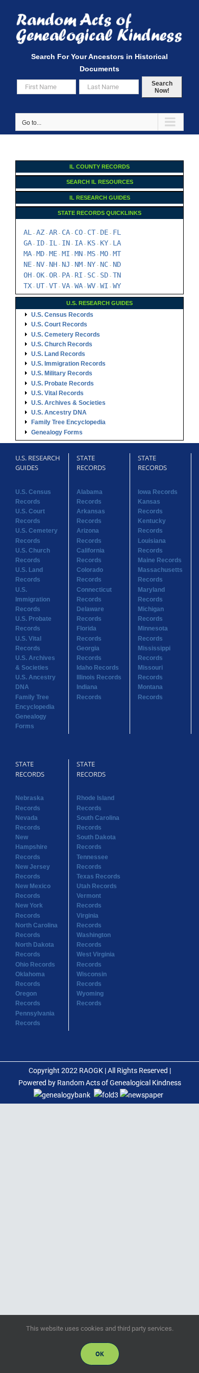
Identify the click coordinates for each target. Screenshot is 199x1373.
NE (27, 264)
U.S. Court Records (59, 324)
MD (40, 254)
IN (66, 243)
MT (117, 254)
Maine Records (160, 560)
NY (91, 264)
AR (53, 232)
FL (117, 232)
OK (40, 275)
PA (66, 275)
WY (117, 286)
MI (66, 254)
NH (53, 264)
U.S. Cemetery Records (65, 334)
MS (91, 254)
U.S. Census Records (62, 314)
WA (78, 286)
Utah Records (97, 886)
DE (104, 232)
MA (27, 254)
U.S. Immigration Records (68, 363)
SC (91, 275)
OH (27, 275)
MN (78, 254)
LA (117, 243)
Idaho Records (98, 667)
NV (40, 264)
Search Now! (162, 87)
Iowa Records (158, 492)
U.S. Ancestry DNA (59, 412)
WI (104, 286)
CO (78, 232)
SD (104, 275)
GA (27, 243)
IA (78, 243)
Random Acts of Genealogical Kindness (119, 1083)
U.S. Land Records (58, 354)
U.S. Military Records (61, 373)
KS (91, 243)
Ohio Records (35, 964)
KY (104, 243)
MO (104, 254)
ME (53, 254)
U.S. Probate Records (62, 383)
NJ (66, 264)
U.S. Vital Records (57, 393)
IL (53, 243)
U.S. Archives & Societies (68, 402)
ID (40, 243)
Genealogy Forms (57, 432)
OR (53, 275)
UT (40, 286)
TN (117, 275)
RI (78, 275)
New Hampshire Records (31, 847)
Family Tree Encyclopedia (68, 422)
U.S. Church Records (61, 344)
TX (27, 286)
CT (91, 232)
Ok (99, 1354)
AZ (40, 232)
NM (78, 264)
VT (53, 286)
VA (66, 286)
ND (117, 264)
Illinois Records (99, 677)
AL (27, 232)
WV (91, 286)
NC (104, 264)
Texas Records (98, 876)
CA (66, 232)
